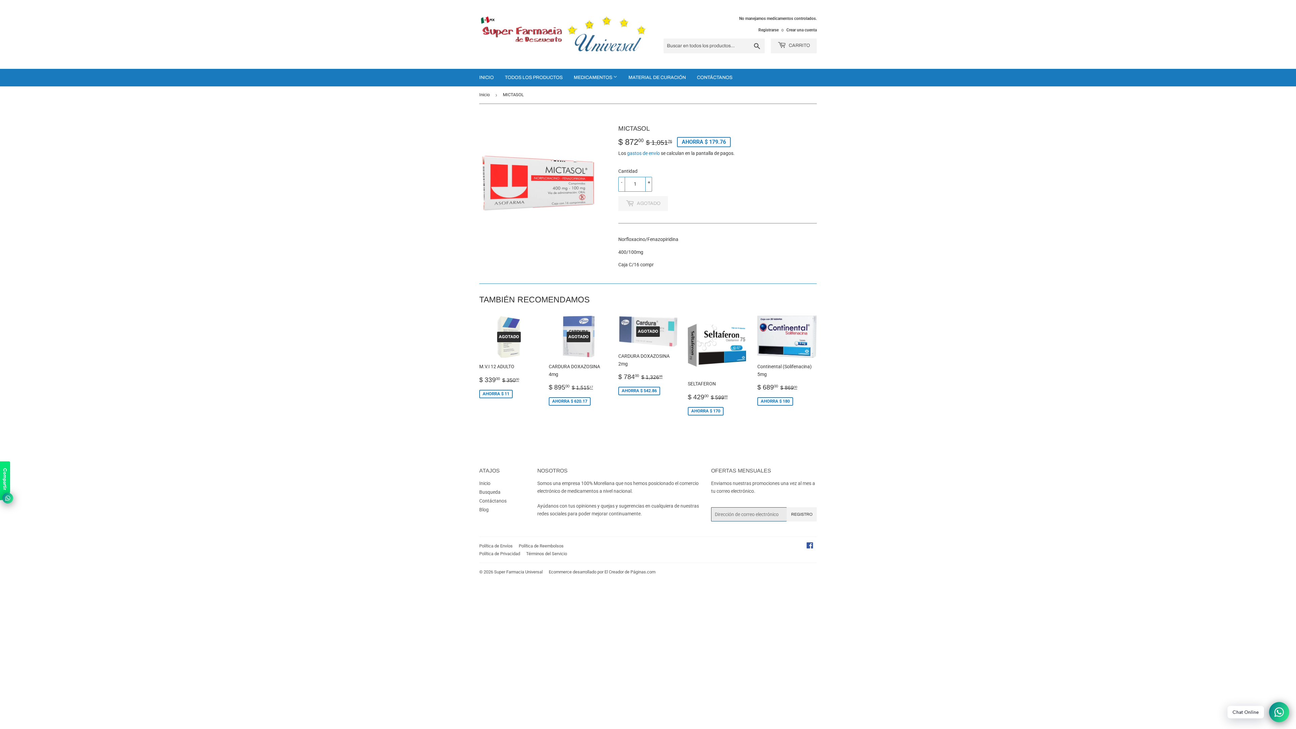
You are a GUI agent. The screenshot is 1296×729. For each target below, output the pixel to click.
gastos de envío (643, 153)
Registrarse (768, 30)
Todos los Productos (534, 77)
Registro (801, 514)
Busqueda (490, 492)
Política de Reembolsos (541, 545)
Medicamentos (593, 77)
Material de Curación (657, 77)
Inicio (486, 77)
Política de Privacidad (499, 553)
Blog (484, 509)
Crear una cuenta (801, 30)
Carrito (799, 45)
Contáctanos (714, 77)
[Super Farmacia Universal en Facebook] (809, 546)
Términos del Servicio (546, 553)
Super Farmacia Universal (518, 571)
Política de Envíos (496, 545)
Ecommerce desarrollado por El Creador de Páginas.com (602, 571)
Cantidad (628, 171)
